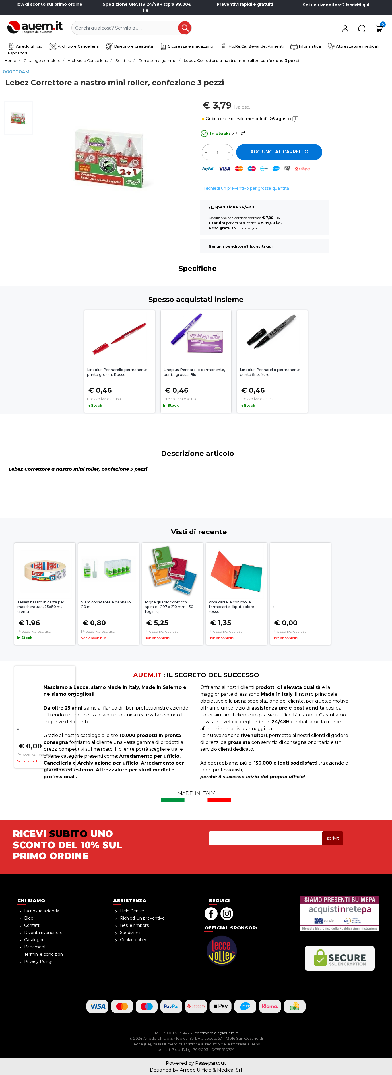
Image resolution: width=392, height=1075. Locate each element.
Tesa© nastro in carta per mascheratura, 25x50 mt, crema (40, 607)
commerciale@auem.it (216, 1033)
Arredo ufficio (28, 46)
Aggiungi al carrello (279, 152)
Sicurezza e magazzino (190, 46)
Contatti (32, 925)
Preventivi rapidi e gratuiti (245, 4)
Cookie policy (133, 939)
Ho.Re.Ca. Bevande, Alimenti (255, 46)
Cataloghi (33, 939)
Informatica (309, 46)
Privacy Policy (38, 961)
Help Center (132, 911)
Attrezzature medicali (357, 46)
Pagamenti (35, 946)
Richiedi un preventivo (142, 918)
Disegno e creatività (133, 46)
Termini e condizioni (44, 954)
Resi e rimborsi (135, 925)
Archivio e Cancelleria (78, 46)
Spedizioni (130, 932)
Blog (29, 918)
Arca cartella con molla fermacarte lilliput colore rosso (231, 607)
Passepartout (210, 1063)
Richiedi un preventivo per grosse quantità (246, 188)
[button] (185, 28)
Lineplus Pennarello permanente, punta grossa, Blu (194, 372)
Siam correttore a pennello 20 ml (106, 604)
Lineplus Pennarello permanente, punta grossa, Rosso (117, 372)
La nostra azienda (41, 911)
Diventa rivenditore (43, 932)
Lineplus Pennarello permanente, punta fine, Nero (270, 372)
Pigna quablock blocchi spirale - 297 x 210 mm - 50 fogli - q (169, 607)
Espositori (17, 53)
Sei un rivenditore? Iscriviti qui (336, 4)
